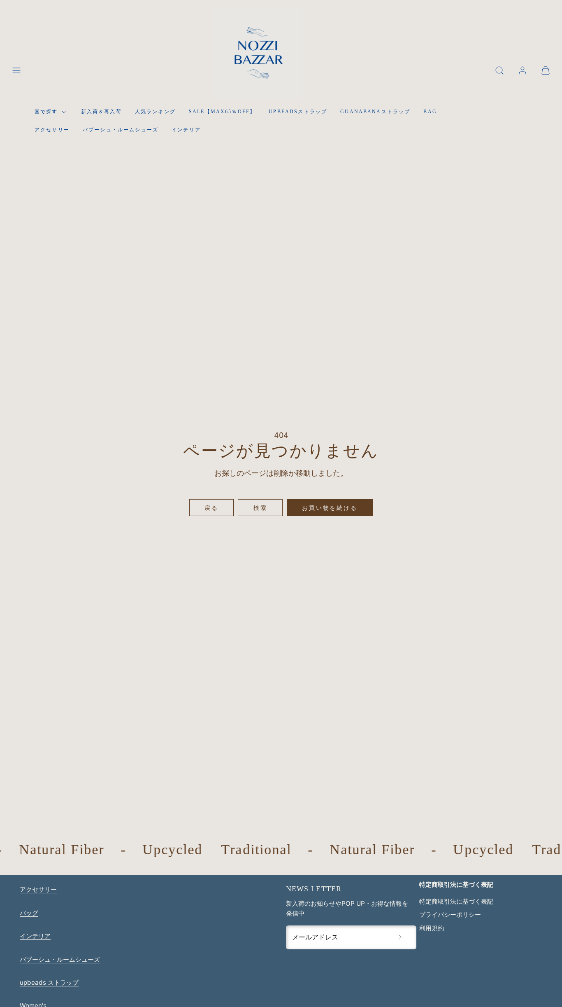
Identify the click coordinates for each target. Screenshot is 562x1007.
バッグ (29, 913)
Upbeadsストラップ (298, 111)
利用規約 (431, 928)
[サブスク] (400, 937)
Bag (430, 111)
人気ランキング (155, 111)
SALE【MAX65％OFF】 (222, 111)
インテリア (186, 130)
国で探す (46, 111)
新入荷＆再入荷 (101, 111)
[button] (16, 70)
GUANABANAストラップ (375, 111)
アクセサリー (52, 130)
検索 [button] (260, 507)
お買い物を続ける (329, 507)
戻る (211, 507)
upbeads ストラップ (49, 982)
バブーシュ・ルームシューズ (120, 130)
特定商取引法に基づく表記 (456, 901)
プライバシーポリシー (450, 914)
